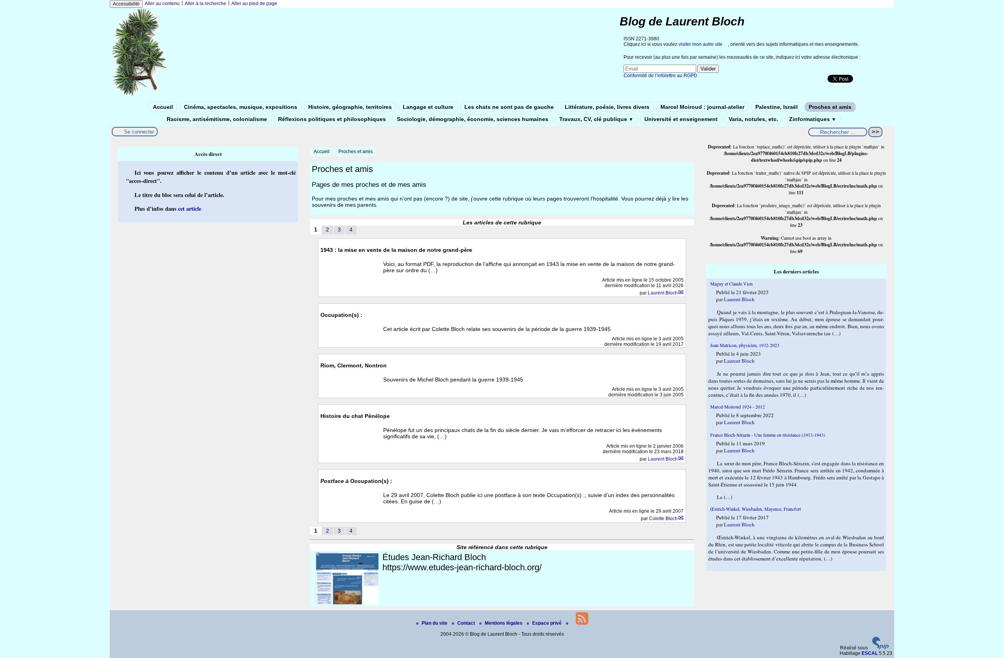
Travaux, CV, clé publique (596, 119)
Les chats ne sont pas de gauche (509, 107)
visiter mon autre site (700, 44)
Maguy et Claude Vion (731, 283)
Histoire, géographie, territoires (350, 107)
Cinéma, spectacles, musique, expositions (240, 107)
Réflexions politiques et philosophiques (332, 119)
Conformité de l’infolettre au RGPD (660, 75)
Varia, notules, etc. (753, 119)
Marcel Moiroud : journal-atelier (702, 107)
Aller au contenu (162, 3)
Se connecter (139, 132)
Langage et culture (428, 107)
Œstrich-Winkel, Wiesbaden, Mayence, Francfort (755, 509)
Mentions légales (504, 623)
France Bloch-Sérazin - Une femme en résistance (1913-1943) (767, 435)
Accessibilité (126, 4)
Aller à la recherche (205, 3)
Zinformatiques (812, 119)
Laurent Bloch (663, 293)
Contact (466, 623)
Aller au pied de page (254, 3)
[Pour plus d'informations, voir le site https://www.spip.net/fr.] (880, 648)
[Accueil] (139, 95)
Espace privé (547, 623)
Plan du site (435, 623)
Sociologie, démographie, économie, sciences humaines (472, 119)
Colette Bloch (663, 518)
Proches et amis (830, 107)
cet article (189, 208)
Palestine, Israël (776, 107)
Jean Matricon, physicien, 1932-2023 (744, 345)
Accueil (163, 107)
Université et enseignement (681, 119)
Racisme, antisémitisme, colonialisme (217, 119)
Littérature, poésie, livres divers (607, 107)
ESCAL (870, 653)
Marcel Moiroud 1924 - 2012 (737, 406)
